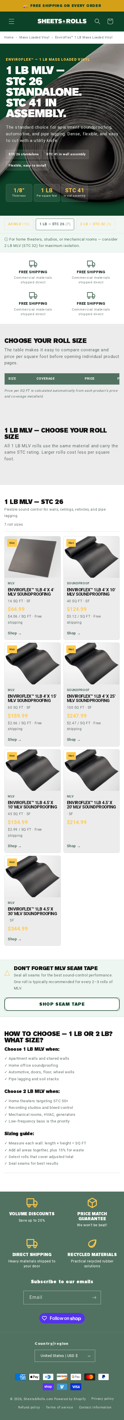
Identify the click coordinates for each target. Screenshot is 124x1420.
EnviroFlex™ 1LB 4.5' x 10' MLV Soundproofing (32, 805)
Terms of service (59, 1407)
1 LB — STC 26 (55, 224)
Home (9, 37)
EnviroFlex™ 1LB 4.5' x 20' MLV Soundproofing (91, 805)
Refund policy (29, 1407)
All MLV (19, 224)
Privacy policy (102, 1399)
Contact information (95, 1407)
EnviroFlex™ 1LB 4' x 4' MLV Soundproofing (31, 592)
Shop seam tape (61, 1004)
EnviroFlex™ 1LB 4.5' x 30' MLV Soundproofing (32, 911)
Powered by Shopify (70, 1399)
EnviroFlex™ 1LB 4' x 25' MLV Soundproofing (91, 698)
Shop (15, 633)
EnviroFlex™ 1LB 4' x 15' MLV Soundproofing (32, 698)
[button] (11, 21)
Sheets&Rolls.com (38, 1399)
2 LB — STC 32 (95, 224)
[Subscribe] (94, 1297)
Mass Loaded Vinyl (34, 37)
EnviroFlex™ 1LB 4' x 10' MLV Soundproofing (91, 592)
